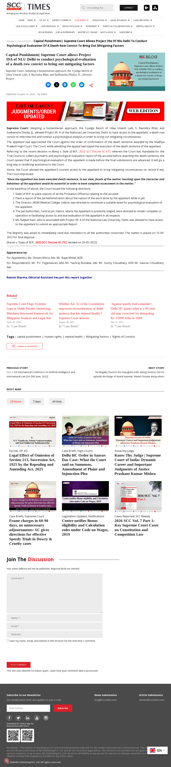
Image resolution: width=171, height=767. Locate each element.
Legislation (98, 20)
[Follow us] (9, 717)
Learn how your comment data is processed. (74, 670)
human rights (53, 336)
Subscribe (124, 32)
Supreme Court (34, 516)
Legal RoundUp (119, 20)
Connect (128, 7)
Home (21, 20)
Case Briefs (80, 20)
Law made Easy (48, 26)
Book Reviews (46, 32)
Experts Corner (60, 20)
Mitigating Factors (97, 336)
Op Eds (13, 451)
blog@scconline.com (106, 699)
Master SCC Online (87, 32)
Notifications (96, 516)
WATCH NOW (106, 32)
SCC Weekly (143, 516)
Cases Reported (141, 20)
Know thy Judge (70, 26)
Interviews (91, 26)
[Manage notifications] (6, 760)
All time (57, 401)
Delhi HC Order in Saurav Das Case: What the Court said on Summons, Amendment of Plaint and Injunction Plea (84, 464)
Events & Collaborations (116, 26)
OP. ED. (42, 20)
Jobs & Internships (65, 32)
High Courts (85, 451)
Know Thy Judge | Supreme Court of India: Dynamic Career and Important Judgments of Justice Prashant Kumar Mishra (138, 464)
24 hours (15, 401)
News (30, 20)
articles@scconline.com (151, 699)
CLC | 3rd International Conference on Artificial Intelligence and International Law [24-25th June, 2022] (41, 372)
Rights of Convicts (123, 336)
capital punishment (29, 336)
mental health (73, 336)
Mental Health (144, 26)
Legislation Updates (74, 516)
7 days (37, 401)
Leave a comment (27, 346)
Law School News (25, 26)
